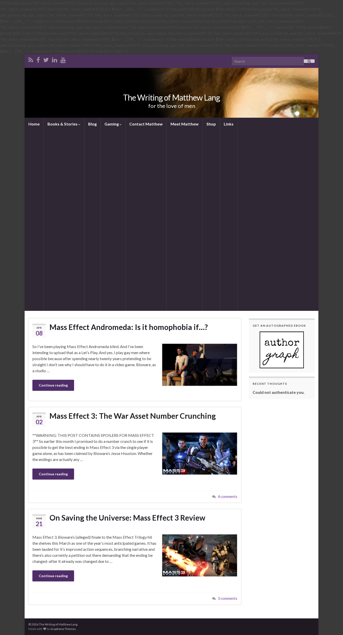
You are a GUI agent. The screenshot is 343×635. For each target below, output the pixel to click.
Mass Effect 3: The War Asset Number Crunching (132, 415)
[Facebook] (38, 59)
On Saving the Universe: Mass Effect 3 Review (127, 517)
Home (34, 123)
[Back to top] (331, 623)
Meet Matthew (184, 123)
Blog (92, 123)
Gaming (112, 123)
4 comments (227, 496)
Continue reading (53, 385)
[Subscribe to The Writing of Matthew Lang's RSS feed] (30, 59)
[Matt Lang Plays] (63, 59)
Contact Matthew (146, 123)
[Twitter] (46, 59)
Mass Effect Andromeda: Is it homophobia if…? (128, 326)
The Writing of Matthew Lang (171, 97)
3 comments (227, 598)
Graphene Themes (63, 629)
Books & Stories (62, 123)
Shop (211, 123)
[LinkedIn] (54, 59)
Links (229, 123)
